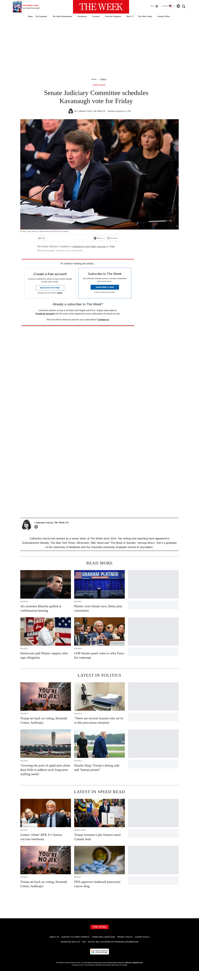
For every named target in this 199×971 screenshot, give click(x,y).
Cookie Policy (142, 937)
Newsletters (82, 16)
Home (94, 79)
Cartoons (96, 16)
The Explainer (41, 16)
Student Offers (164, 16)
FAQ (84, 942)
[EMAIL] (37, 527)
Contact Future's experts (75, 937)
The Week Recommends (62, 16)
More (128, 16)
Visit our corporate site (133, 963)
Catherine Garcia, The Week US (91, 111)
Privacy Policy (125, 937)
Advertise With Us (70, 942)
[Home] (30, 16)
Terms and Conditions (103, 937)
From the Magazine (113, 16)
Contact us (103, 319)
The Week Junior (145, 16)
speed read (99, 85)
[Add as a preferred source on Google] (99, 952)
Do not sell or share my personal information (113, 942)
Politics (103, 79)
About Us (54, 937)
